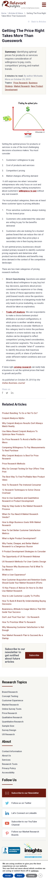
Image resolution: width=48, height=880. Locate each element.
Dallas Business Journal (13, 383)
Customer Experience (12, 700)
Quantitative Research (12, 721)
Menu (44, 5)
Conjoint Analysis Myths (13, 418)
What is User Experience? (14, 574)
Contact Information (12, 751)
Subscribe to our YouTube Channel (24, 823)
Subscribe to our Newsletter (25, 793)
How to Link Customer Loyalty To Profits (21, 596)
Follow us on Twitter (21, 803)
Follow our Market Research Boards (25, 833)
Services (6, 760)
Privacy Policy (9, 768)
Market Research (22, 86)
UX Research (8, 734)
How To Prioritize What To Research (19, 622)
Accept (8, 876)
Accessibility (8, 772)
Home (3, 13)
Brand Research (10, 692)
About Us (6, 755)
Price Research (20, 83)
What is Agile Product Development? (19, 538)
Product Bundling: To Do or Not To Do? (20, 413)
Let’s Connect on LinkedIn (24, 813)
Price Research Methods (13, 463)
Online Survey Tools (11, 709)
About (6, 741)
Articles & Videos (16, 13)
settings (34, 871)
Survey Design (9, 730)
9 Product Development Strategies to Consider (24, 551)
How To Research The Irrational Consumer (21, 485)
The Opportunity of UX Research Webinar (21, 556)
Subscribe (34, 655)
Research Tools (9, 764)
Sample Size (8, 726)
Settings (31, 876)
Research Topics (14, 682)
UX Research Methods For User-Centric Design (24, 561)
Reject (19, 876)
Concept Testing (10, 696)
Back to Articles (38, 21)
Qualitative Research (12, 717)
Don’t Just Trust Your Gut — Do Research (20, 617)
